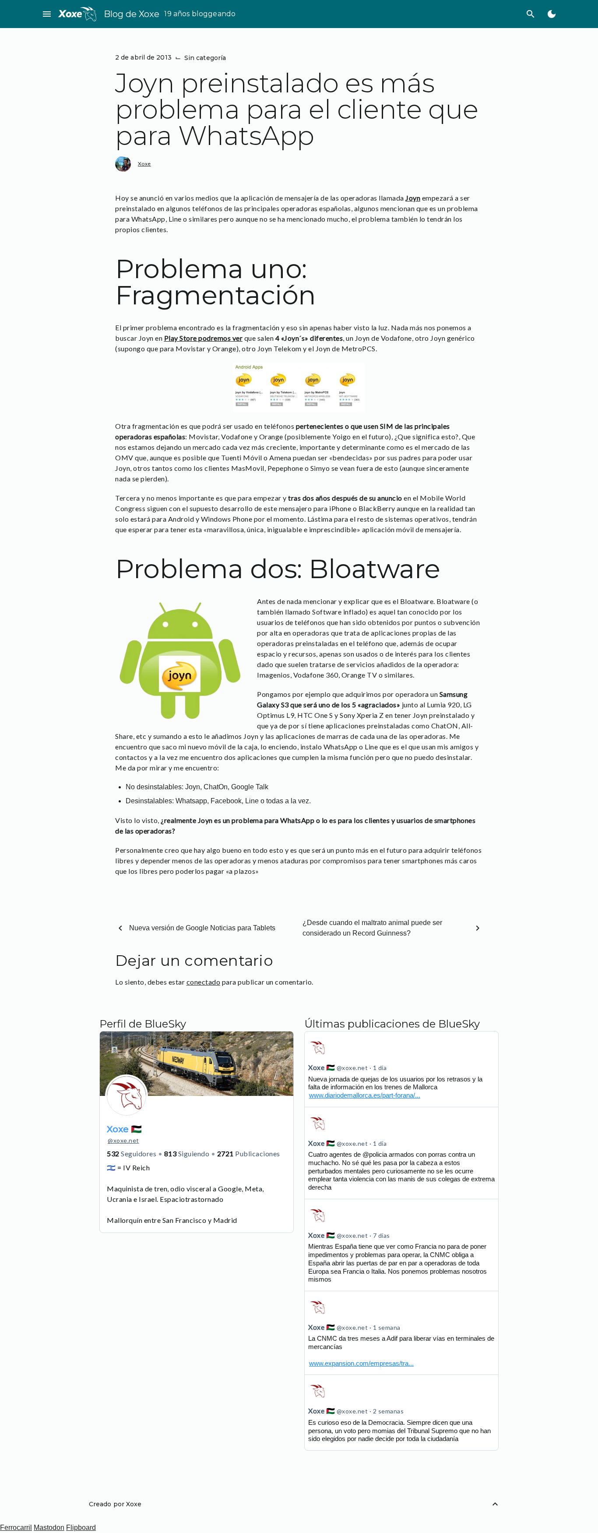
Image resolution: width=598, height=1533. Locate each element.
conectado (203, 982)
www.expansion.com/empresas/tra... (361, 1363)
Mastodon (49, 1527)
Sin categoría (205, 58)
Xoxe (144, 163)
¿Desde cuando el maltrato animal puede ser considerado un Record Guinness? (372, 928)
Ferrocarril (16, 1527)
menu (47, 14)
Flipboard (81, 1527)
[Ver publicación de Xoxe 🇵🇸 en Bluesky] (401, 1332)
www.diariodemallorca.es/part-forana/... (364, 1095)
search (530, 14)
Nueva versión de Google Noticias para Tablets (202, 928)
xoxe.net (123, 1140)
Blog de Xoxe (131, 14)
